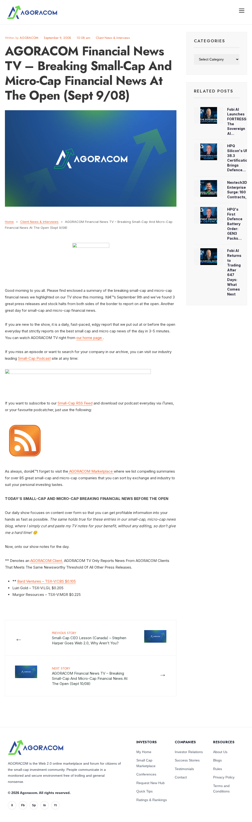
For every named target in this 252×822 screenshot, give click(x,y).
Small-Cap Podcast (34, 358)
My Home (143, 752)
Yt (55, 805)
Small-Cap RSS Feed (75, 403)
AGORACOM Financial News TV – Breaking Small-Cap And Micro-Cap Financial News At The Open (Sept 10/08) (89, 676)
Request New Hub (150, 783)
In (44, 805)
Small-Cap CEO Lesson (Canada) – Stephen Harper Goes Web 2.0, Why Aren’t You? (89, 638)
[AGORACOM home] (32, 12)
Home (9, 222)
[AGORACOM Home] (35, 747)
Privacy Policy (224, 777)
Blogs (217, 760)
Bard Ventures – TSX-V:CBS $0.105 (46, 581)
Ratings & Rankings (151, 800)
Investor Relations (189, 752)
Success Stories (187, 760)
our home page (89, 337)
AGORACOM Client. (46, 560)
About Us (220, 752)
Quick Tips (144, 791)
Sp (34, 805)
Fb (23, 805)
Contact (181, 777)
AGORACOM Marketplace (91, 471)
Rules (217, 769)
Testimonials (184, 769)
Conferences (146, 774)
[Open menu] (241, 10)
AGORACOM (29, 37)
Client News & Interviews (113, 37)
